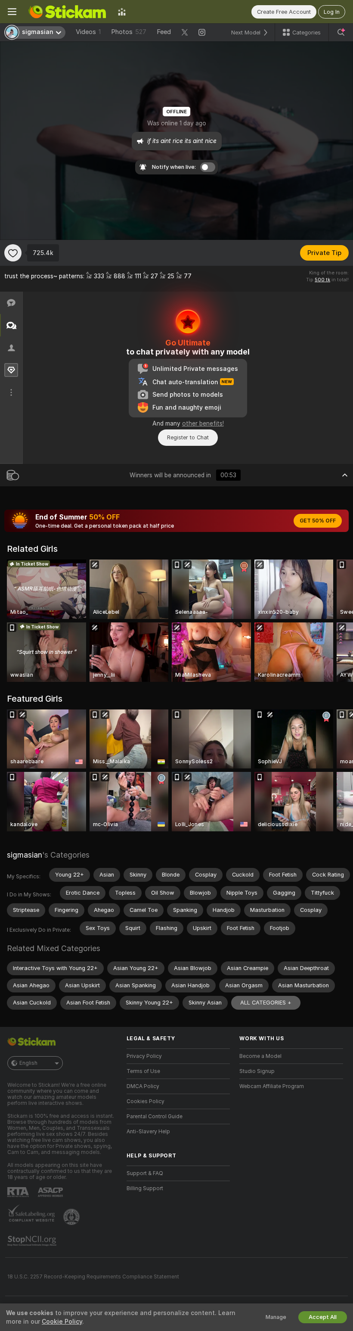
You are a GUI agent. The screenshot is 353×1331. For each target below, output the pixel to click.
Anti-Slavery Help (148, 1132)
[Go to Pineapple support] (72, 1217)
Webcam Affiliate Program (271, 1086)
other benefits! (203, 423)
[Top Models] (121, 11)
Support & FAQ (145, 1173)
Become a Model (260, 1056)
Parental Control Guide (155, 1116)
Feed (164, 32)
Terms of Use (143, 1071)
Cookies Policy (145, 1101)
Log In (332, 12)
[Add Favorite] (13, 252)
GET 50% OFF (318, 521)
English (28, 1063)
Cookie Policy (62, 1321)
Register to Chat (188, 437)
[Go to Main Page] (67, 11)
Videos (88, 32)
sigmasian (24, 854)
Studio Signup (257, 1071)
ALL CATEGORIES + (265, 1002)
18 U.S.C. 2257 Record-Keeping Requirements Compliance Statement (93, 1277)
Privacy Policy (144, 1056)
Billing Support (145, 1188)
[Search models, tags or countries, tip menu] (341, 32)
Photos (128, 32)
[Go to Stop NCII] (32, 1241)
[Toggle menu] (12, 11)
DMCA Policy (143, 1086)
